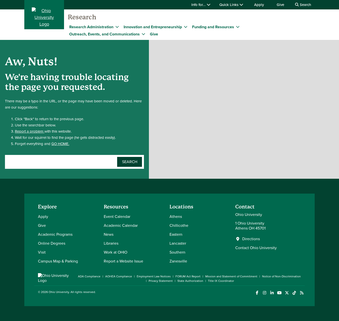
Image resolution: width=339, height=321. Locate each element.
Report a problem (29, 131)
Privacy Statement (161, 281)
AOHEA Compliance (118, 276)
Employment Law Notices (154, 276)
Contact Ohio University (256, 248)
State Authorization (190, 281)
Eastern (176, 234)
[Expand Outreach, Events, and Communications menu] (143, 34)
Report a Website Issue (123, 261)
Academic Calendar (121, 225)
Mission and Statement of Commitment (231, 276)
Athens (176, 216)
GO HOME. (60, 143)
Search (305, 4)
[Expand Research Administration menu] (117, 26)
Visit (42, 252)
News (108, 234)
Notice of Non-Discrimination (281, 276)
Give (280, 4)
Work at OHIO (115, 252)
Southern (177, 252)
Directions (251, 238)
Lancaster (178, 243)
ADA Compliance (89, 276)
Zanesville (178, 261)
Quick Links (229, 4)
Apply (259, 4)
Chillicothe (179, 225)
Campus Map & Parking (58, 261)
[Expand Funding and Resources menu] (237, 26)
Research (82, 17)
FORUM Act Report (188, 276)
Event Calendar (117, 216)
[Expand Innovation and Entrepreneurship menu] (185, 26)
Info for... (199, 4)
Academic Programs (55, 234)
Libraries (111, 243)
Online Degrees (51, 243)
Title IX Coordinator (221, 281)
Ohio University (59, 292)
